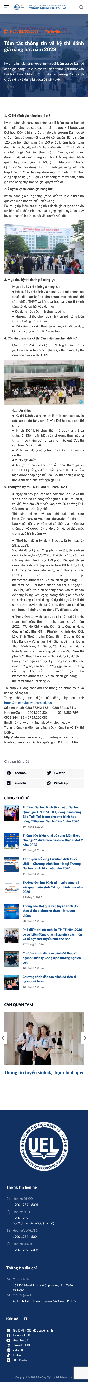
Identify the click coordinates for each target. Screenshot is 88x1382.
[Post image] (11, 813)
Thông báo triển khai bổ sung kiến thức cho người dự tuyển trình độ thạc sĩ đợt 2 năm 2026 (53, 840)
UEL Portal (20, 1360)
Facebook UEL (22, 1335)
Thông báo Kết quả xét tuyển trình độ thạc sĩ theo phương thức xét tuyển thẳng (50, 911)
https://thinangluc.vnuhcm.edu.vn (28, 702)
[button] (24, 773)
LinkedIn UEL (22, 1345)
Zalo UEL (19, 1350)
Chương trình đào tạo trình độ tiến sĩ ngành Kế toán (49, 979)
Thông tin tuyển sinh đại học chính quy (43, 1072)
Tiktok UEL (20, 1355)
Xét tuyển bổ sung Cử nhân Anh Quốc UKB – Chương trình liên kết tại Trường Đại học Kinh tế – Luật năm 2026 (52, 863)
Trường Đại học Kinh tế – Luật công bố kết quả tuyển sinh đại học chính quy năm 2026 (53, 887)
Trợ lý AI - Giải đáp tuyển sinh (33, 1330)
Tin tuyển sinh (56, 31)
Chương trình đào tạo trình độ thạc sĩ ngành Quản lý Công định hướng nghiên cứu (52, 958)
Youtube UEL (21, 1340)
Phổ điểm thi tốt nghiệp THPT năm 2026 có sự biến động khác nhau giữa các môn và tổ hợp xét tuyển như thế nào (52, 934)
